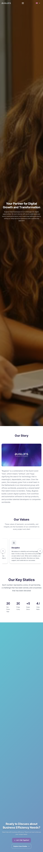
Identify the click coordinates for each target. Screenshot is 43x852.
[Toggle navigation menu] (23, 3)
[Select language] (38, 3)
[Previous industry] (3, 551)
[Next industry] (40, 551)
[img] (21, 455)
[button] (21, 551)
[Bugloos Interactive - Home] (6, 3)
